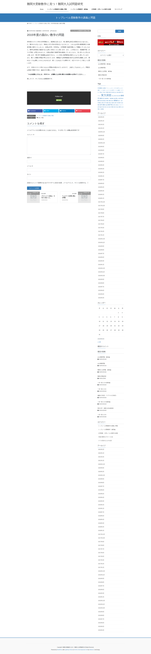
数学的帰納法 (103, 100)
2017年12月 (101, 202)
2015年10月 (101, 275)
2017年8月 (101, 213)
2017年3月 (101, 227)
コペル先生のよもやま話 (105, 440)
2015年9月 (101, 279)
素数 (104, 104)
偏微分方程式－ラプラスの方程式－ (107, 395)
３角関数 (102, 109)
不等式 (104, 92)
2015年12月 (101, 268)
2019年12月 (101, 143)
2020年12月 (101, 132)
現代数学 (119, 102)
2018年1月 (101, 198)
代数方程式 (108, 92)
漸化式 (110, 102)
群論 (106, 104)
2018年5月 (101, 183)
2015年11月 (101, 272)
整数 (107, 100)
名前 (29, 157)
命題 (117, 92)
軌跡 (103, 106)
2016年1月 (101, 264)
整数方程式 (111, 100)
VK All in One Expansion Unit (81, 649)
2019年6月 (101, 157)
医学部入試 (113, 92)
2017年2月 (101, 231)
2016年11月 (101, 242)
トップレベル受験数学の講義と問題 (80, 30)
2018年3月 (101, 190)
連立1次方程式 (108, 106)
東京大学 (104, 102)
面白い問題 (41, 117)
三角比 (100, 92)
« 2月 (99, 342)
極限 (107, 102)
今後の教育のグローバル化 (105, 437)
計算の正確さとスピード (118, 104)
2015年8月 (101, 283)
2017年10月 (101, 205)
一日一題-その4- (102, 389)
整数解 (116, 100)
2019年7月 (101, 154)
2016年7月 (101, 253)
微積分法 (102, 98)
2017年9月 (101, 209)
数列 (99, 100)
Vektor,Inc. (91, 649)
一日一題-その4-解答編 (104, 78)
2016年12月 (101, 238)
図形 (120, 92)
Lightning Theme (69, 649)
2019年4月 (101, 165)
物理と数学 (114, 102)
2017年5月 (101, 224)
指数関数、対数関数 (109, 98)
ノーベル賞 (102, 90)
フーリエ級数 (117, 90)
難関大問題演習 (102, 75)
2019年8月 (101, 150)
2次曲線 (100, 88)
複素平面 (110, 104)
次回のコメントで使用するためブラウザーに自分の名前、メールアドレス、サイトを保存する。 (57, 183)
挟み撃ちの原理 (117, 98)
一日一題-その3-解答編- (104, 402)
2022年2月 (101, 117)
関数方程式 (113, 106)
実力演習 (106, 95)
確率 (101, 104)
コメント (30, 134)
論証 (101, 106)
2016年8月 (101, 250)
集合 (117, 106)
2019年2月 (101, 172)
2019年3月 (101, 168)
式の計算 (118, 95)
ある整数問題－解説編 (104, 64)
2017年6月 (101, 220)
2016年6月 (101, 257)
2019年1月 (101, 176)
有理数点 (99, 102)
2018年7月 (101, 179)
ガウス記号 (116, 88)
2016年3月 (101, 261)
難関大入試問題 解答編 (105, 71)
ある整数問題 (102, 67)
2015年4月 (101, 297)
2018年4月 (101, 187)
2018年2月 (101, 194)
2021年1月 (101, 128)
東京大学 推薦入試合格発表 (106, 408)
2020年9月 (101, 135)
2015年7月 (101, 286)
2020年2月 (101, 139)
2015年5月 (101, 294)
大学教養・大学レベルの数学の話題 (108, 433)
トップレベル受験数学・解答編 (106, 429)
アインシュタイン (110, 88)
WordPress (59, 649)
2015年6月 (101, 290)
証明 (99, 106)
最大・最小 (120, 100)
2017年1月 (101, 235)
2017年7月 (101, 216)
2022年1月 (101, 120)
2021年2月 (101, 124)
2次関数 (104, 88)
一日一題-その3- (102, 414)
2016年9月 (101, 246)
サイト (29, 174)
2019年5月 (101, 161)
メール (30, 166)
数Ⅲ (122, 98)
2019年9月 (101, 146)
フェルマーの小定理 (109, 90)
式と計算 (114, 95)
